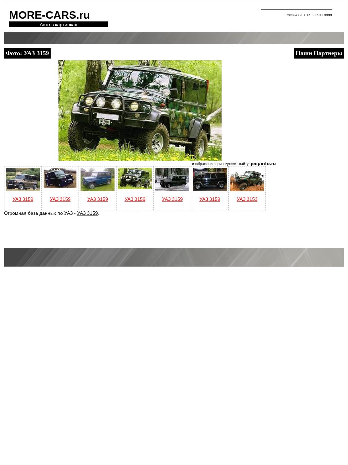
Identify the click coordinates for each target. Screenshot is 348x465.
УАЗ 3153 (247, 199)
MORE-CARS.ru (49, 15)
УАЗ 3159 (23, 199)
